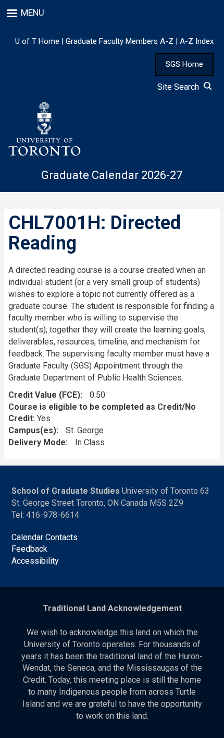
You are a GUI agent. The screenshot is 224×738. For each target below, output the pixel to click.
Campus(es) (32, 430)
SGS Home (184, 64)
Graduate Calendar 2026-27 (111, 175)
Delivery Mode (37, 442)
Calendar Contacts (44, 537)
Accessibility (35, 561)
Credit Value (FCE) (44, 395)
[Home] (44, 129)
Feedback (29, 549)
